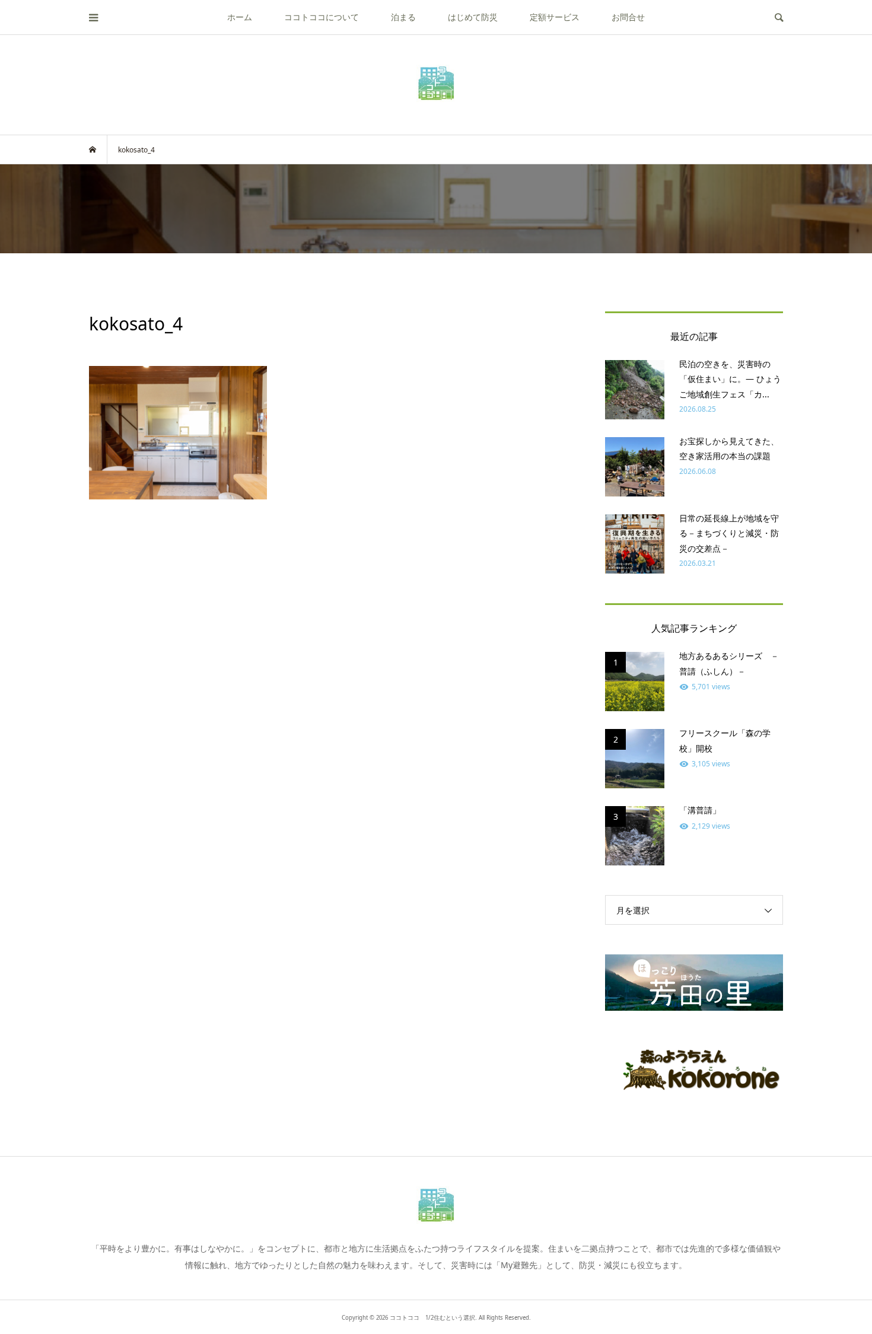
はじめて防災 (473, 17)
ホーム (239, 17)
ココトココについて (321, 17)
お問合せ (628, 17)
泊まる (403, 17)
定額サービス (555, 17)
